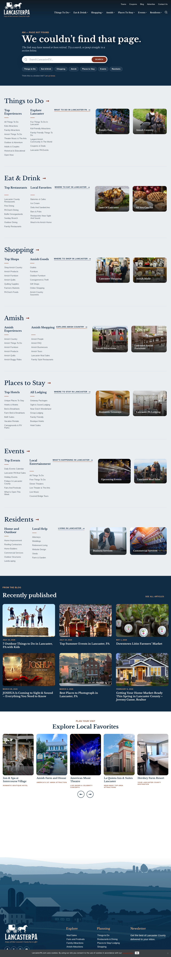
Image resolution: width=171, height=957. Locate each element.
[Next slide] (90, 794)
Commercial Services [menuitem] (13, 553)
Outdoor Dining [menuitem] (10, 222)
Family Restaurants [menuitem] (12, 226)
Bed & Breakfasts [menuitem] (12, 409)
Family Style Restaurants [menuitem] (42, 359)
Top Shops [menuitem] (11, 259)
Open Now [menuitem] (9, 155)
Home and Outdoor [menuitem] (11, 530)
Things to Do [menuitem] (61, 12)
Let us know (50, 76)
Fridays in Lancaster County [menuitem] (13, 482)
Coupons (133, 4)
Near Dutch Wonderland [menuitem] (40, 409)
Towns (123, 4)
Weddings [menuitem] (36, 541)
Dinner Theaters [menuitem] (37, 484)
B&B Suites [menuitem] (9, 417)
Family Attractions (75, 943)
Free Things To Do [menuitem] (38, 479)
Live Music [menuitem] (34, 492)
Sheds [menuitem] (35, 553)
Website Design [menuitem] (39, 549)
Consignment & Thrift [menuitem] (39, 280)
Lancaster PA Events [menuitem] (39, 150)
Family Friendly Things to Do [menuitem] (41, 133)
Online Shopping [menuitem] (37, 288)
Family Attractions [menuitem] (12, 130)
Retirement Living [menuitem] (39, 545)
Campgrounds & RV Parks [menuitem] (13, 426)
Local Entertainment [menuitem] (40, 462)
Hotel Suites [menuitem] (35, 425)
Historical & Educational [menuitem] (14, 151)
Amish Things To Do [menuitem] (13, 134)
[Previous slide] (80, 794)
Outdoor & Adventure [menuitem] (13, 142)
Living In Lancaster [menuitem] (69, 528)
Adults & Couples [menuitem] (11, 146)
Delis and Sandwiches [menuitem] (40, 207)
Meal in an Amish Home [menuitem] (41, 222)
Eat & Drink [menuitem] (79, 12)
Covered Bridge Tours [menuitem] (39, 496)
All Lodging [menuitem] (38, 392)
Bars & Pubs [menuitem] (36, 211)
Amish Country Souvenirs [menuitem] (36, 293)
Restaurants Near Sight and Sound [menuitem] (40, 217)
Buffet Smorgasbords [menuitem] (13, 214)
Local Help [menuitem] (39, 528)
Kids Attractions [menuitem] (11, 126)
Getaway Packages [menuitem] (38, 400)
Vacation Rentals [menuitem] (11, 421)
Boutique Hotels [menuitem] (37, 421)
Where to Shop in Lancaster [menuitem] (71, 259)
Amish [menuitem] (109, 12)
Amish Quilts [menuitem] (9, 280)
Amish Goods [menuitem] (39, 259)
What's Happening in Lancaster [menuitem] (71, 460)
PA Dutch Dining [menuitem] (11, 210)
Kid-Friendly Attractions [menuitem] (40, 128)
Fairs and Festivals (76, 939)
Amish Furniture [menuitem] (11, 275)
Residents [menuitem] (155, 12)
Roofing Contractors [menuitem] (13, 544)
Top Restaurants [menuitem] (15, 187)
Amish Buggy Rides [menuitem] (13, 359)
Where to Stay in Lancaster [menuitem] (70, 392)
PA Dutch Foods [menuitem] (11, 292)
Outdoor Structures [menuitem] (12, 557)
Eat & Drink (46, 69)
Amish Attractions (75, 947)
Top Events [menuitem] (12, 460)
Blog (142, 4)
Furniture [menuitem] (34, 271)
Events (103, 69)
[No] (167, 953)
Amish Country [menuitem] (10, 339)
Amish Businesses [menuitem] (39, 347)
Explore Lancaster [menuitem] (37, 112)
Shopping (61, 69)
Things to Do (30, 69)
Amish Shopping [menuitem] (43, 327)
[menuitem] (112, 121)
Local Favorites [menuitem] (40, 187)
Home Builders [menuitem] (10, 548)
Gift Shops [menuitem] (34, 284)
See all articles (154, 597)
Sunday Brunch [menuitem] (11, 218)
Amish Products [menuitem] (11, 271)
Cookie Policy (127, 953)
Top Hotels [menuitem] (12, 392)
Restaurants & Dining (107, 939)
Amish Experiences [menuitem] (13, 329)
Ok (137, 953)
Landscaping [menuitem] (9, 561)
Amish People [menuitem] (37, 339)
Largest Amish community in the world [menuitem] (41, 140)
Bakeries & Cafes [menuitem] (38, 199)
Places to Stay (88, 69)
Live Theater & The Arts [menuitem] (40, 488)
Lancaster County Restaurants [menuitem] (12, 200)
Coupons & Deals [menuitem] (38, 146)
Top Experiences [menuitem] (13, 112)
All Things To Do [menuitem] (11, 122)
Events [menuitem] (141, 12)
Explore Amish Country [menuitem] (70, 327)
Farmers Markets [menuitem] (12, 288)
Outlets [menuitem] (33, 267)
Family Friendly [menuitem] (37, 417)
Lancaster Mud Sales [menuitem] (40, 355)
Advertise (151, 4)
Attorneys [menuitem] (36, 537)
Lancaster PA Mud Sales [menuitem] (15, 473)
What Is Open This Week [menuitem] (12, 493)
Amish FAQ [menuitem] (36, 343)
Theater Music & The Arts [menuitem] (15, 138)
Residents (116, 69)
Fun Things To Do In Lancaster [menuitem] (39, 123)
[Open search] (166, 12)
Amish (74, 69)
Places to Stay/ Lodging (108, 943)
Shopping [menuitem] (96, 12)
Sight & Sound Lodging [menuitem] (40, 405)
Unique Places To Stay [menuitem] (14, 400)
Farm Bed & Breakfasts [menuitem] (14, 413)
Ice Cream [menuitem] (35, 203)
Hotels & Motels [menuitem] (11, 405)
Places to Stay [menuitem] (125, 12)
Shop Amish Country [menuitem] (13, 267)
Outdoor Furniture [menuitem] (37, 275)
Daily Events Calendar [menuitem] (14, 469)
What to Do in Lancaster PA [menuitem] (70, 110)
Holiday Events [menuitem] (11, 477)
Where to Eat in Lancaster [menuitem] (71, 187)
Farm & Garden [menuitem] (39, 557)
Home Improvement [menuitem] (13, 540)
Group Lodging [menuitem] (36, 413)
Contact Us (163, 4)
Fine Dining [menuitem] (9, 206)
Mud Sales (72, 935)
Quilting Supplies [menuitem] (11, 284)
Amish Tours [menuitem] (36, 351)
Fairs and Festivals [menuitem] (12, 488)
